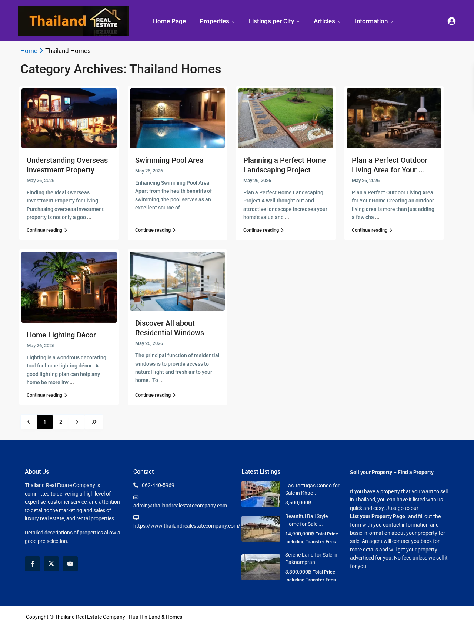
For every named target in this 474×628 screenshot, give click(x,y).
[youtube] (70, 563)
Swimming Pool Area (169, 160)
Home (28, 50)
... (89, 217)
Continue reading (44, 230)
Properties (214, 21)
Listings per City (271, 21)
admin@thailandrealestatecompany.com (180, 505)
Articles (324, 21)
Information (371, 21)
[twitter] (51, 563)
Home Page (169, 21)
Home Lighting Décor (61, 334)
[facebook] (32, 563)
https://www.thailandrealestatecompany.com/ (186, 526)
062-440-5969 (158, 485)
